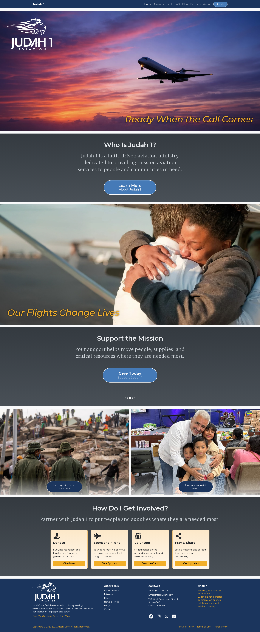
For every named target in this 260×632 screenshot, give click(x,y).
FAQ (177, 4)
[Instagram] (158, 616)
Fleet (169, 4)
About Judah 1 (111, 590)
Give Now (69, 563)
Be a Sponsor (110, 563)
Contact (108, 609)
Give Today (130, 375)
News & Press (111, 601)
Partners (195, 4)
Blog (185, 4)
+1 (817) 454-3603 (161, 590)
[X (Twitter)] (166, 616)
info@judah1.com (164, 595)
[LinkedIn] (174, 616)
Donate (220, 4)
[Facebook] (151, 616)
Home (148, 4)
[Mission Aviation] (126, 398)
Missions (159, 4)
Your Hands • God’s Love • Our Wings (51, 616)
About (207, 4)
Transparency (221, 626)
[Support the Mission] (130, 398)
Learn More (129, 187)
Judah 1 (38, 4)
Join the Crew (150, 563)
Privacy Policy (186, 626)
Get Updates (191, 563)
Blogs (107, 605)
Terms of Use (204, 626)
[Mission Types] (133, 398)
